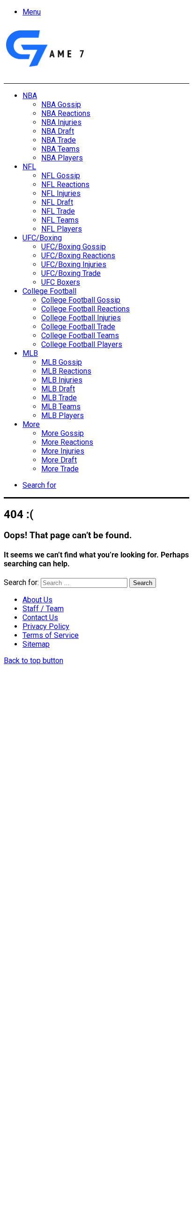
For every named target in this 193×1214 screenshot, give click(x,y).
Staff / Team (43, 608)
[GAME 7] (44, 67)
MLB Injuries (61, 380)
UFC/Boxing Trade (71, 273)
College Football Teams (80, 335)
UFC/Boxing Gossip (73, 246)
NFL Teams (60, 220)
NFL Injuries (61, 193)
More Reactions (67, 442)
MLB (30, 353)
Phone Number (49, 1124)
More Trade (60, 468)
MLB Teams (61, 406)
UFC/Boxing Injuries (73, 264)
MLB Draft (58, 388)
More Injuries (62, 451)
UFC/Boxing (42, 237)
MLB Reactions (66, 371)
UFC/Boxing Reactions (78, 255)
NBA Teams (60, 149)
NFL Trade (58, 211)
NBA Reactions (65, 113)
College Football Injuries (81, 317)
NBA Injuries (61, 122)
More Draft (59, 459)
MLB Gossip (61, 362)
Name (34, 1058)
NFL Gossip (60, 175)
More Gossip (62, 433)
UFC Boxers (60, 282)
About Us (37, 599)
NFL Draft (57, 202)
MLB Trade (59, 397)
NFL (29, 166)
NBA (29, 95)
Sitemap (36, 644)
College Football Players (81, 344)
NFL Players (61, 228)
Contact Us (40, 617)
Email (34, 1091)
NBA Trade (58, 140)
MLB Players (62, 415)
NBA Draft (57, 131)
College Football (49, 291)
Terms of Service (50, 635)
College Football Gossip (80, 300)
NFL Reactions (65, 184)
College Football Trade (78, 326)
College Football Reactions (85, 308)
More (31, 424)
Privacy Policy (45, 626)
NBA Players (62, 157)
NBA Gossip (61, 104)
